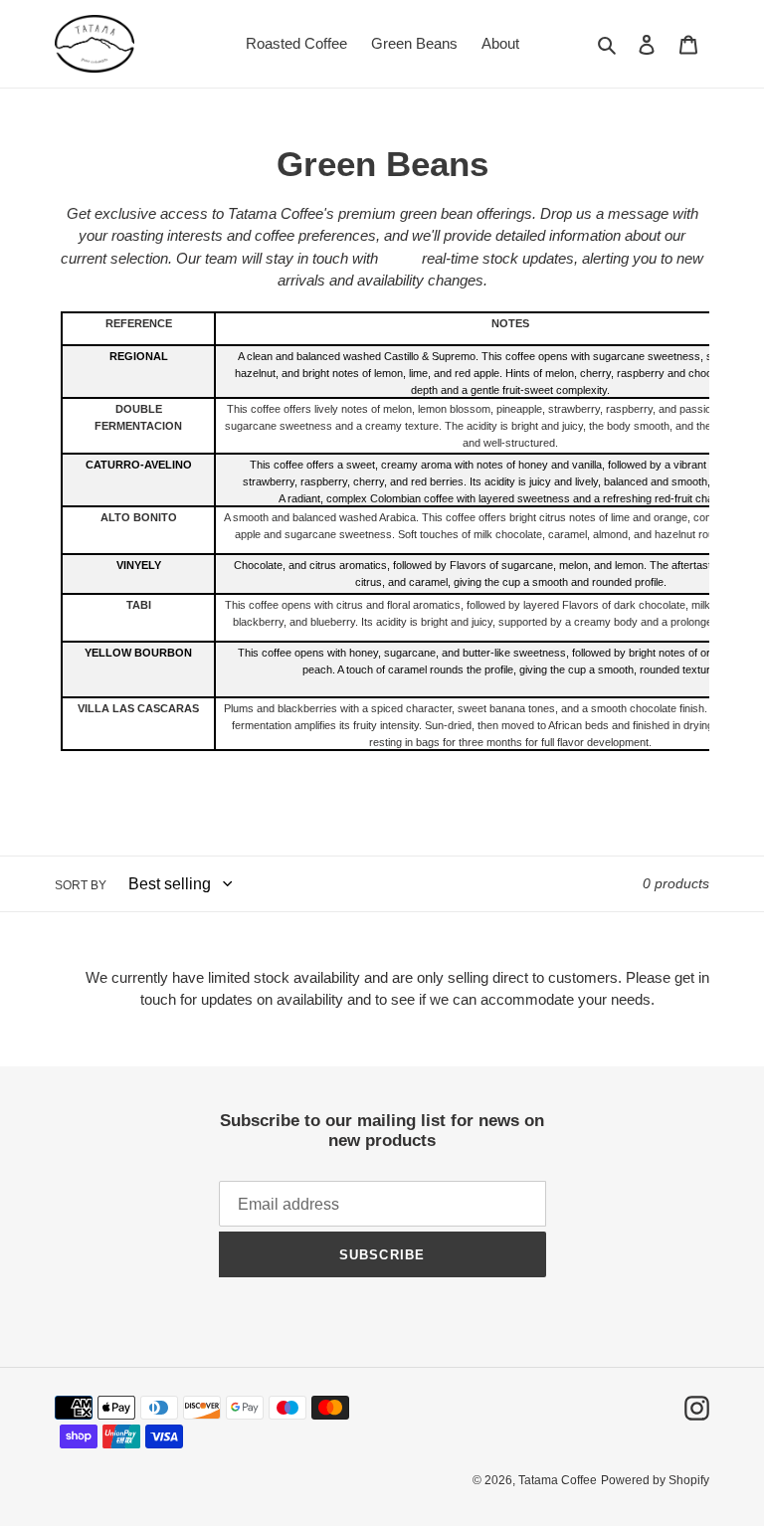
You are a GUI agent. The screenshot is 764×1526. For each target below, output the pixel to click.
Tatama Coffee (557, 1480)
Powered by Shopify (655, 1480)
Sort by (80, 885)
